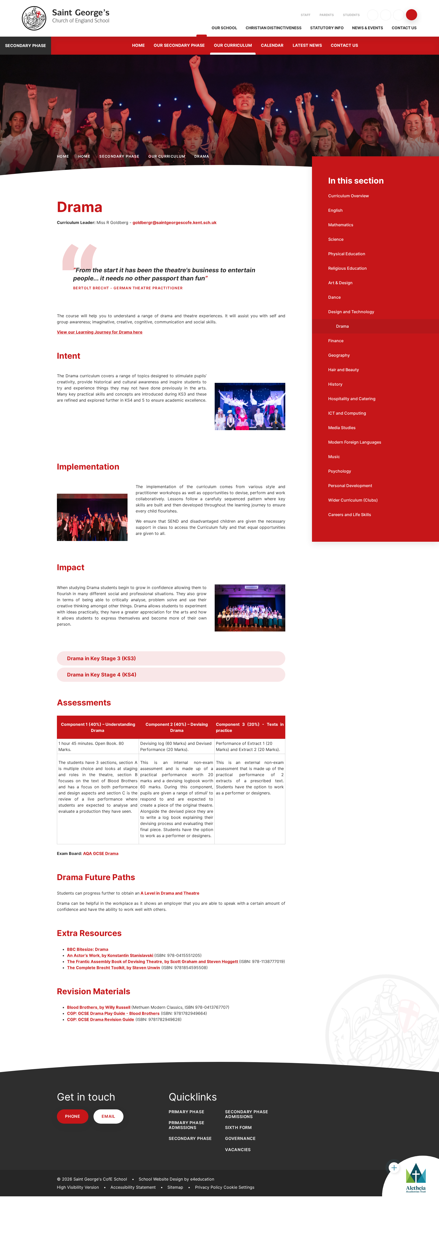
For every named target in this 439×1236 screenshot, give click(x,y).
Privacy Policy (208, 1187)
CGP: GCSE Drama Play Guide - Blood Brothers (113, 1013)
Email (108, 1116)
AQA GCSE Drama (100, 853)
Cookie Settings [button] (239, 1187)
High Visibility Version (78, 1187)
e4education (202, 1179)
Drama (201, 156)
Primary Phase (186, 1111)
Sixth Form (238, 1127)
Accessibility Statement (133, 1187)
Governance (240, 1138)
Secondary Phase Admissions (246, 1114)
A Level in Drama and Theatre (169, 893)
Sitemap (175, 1187)
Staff (305, 15)
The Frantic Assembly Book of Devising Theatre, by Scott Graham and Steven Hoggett (153, 961)
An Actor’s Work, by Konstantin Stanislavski (110, 955)
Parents (327, 15)
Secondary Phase (119, 156)
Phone (72, 1116)
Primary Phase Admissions (186, 1125)
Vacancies (238, 1149)
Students (351, 15)
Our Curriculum (166, 156)
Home (63, 156)
